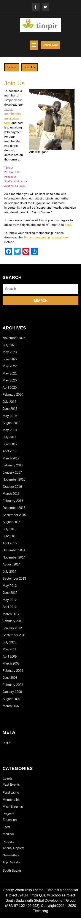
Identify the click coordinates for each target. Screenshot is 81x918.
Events (8, 778)
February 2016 (13, 501)
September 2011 (14, 635)
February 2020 (13, 394)
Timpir (12, 67)
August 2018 (11, 423)
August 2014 (11, 564)
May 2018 (10, 430)
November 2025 (14, 338)
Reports (8, 842)
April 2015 (10, 543)
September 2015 (14, 515)
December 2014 (14, 550)
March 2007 (11, 706)
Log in (7, 742)
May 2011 (9, 649)
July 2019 (9, 401)
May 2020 (10, 380)
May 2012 (10, 600)
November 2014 (14, 557)
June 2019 (10, 408)
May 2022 (10, 366)
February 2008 (13, 685)
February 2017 (13, 465)
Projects (8, 814)
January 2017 (12, 472)
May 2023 (10, 352)
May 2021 (10, 373)
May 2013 (10, 585)
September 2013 (14, 578)
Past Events (11, 784)
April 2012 (10, 607)
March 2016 (11, 493)
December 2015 (14, 508)
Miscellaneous (13, 806)
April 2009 (10, 656)
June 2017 (10, 444)
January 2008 (12, 692)
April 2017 (10, 451)
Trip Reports (11, 862)
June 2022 (10, 359)
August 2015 (11, 522)
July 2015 (9, 529)
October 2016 (12, 486)
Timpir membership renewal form (46, 237)
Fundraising (11, 792)
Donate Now (51, 46)
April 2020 (10, 387)
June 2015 (10, 536)
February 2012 (13, 621)
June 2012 (10, 592)
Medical (8, 834)
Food (6, 827)
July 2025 (9, 345)
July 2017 (9, 437)
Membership (11, 800)
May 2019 (10, 416)
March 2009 (11, 663)
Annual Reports (13, 848)
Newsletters (11, 855)
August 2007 (11, 699)
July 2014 (9, 571)
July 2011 (9, 642)
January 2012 (12, 628)
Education (10, 820)
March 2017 (11, 458)
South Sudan (12, 870)
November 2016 (14, 479)
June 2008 (10, 677)
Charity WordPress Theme (23, 890)
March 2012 (11, 614)
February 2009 (13, 670)
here (68, 224)
